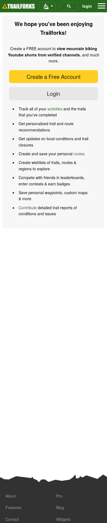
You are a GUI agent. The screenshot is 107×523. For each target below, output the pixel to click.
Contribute (28, 207)
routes (79, 153)
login (87, 6)
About (10, 496)
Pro (59, 496)
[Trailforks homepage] (18, 6)
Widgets (63, 519)
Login (53, 93)
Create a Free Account (53, 77)
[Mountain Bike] (47, 6)
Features (13, 507)
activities (54, 108)
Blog (60, 507)
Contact (12, 519)
